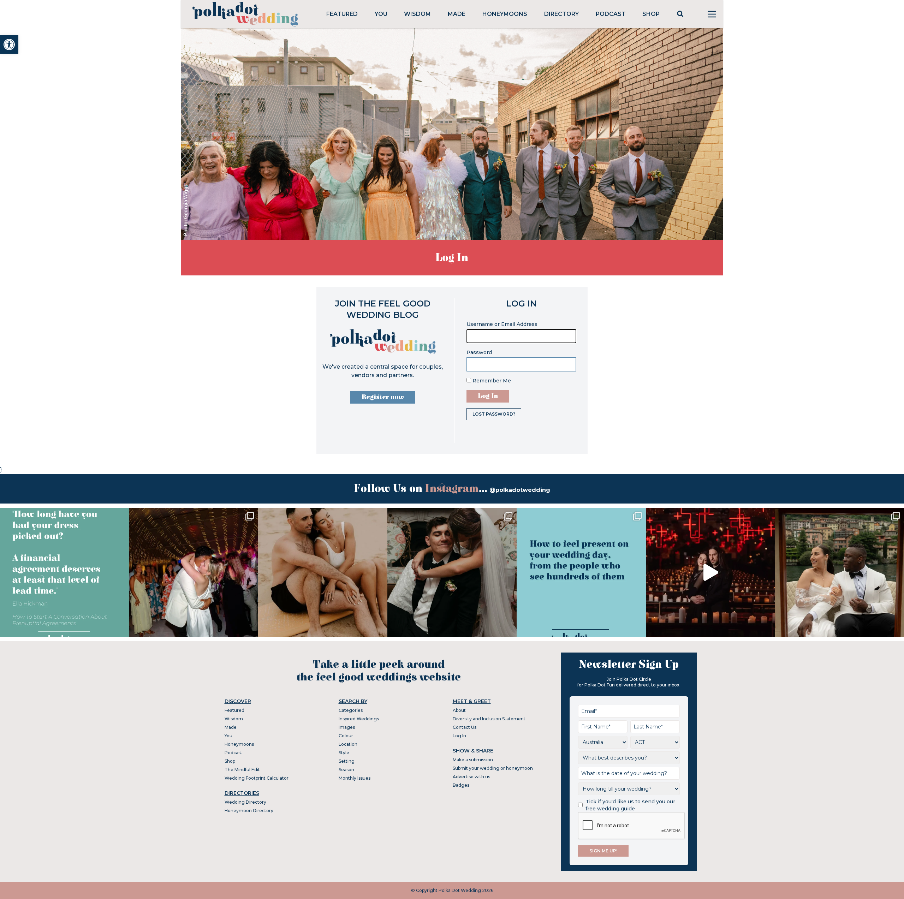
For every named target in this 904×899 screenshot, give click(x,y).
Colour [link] (346, 735)
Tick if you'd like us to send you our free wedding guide (630, 805)
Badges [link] (461, 785)
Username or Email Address (501, 324)
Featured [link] (342, 14)
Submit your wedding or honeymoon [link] (493, 768)
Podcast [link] (611, 14)
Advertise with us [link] (471, 776)
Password (479, 352)
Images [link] (347, 727)
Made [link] (456, 14)
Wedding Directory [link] (245, 802)
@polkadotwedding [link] (519, 490)
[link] (9, 44)
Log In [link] (459, 735)
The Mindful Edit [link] (242, 769)
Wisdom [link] (417, 14)
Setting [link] (347, 761)
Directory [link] (561, 14)
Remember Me (491, 380)
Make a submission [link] (473, 759)
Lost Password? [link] (493, 414)
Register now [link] (383, 397)
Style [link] (344, 752)
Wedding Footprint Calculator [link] (257, 778)
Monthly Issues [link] (354, 778)
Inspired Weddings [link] (359, 718)
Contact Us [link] (464, 727)
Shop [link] (651, 14)
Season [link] (346, 769)
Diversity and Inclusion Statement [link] (489, 718)
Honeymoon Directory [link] (249, 810)
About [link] (459, 710)
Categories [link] (351, 710)
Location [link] (348, 744)
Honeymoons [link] (504, 14)
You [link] (381, 14)
